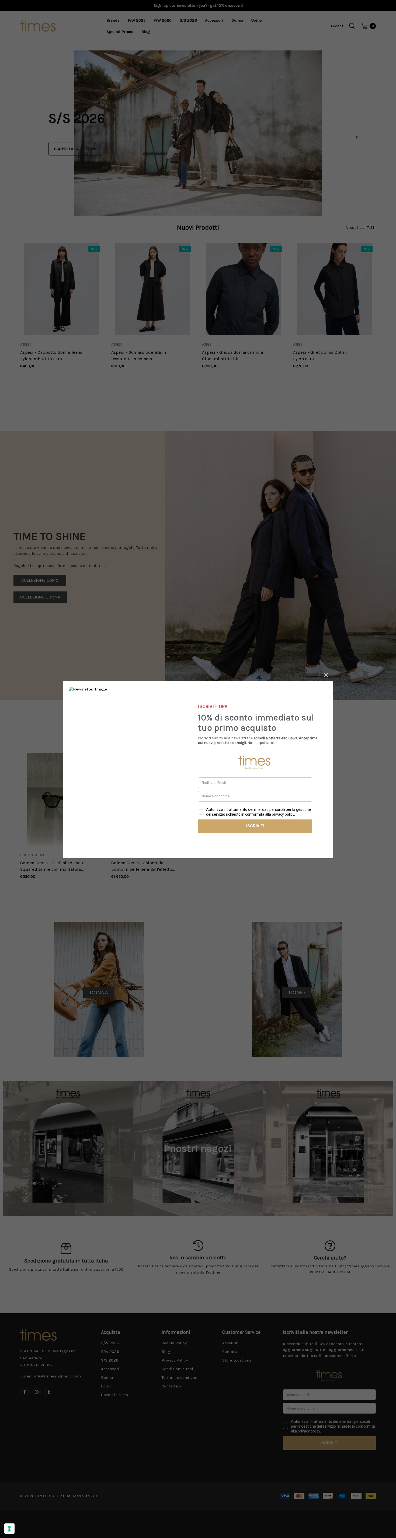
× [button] (326, 674)
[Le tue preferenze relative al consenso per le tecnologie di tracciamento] (9, 1528)
